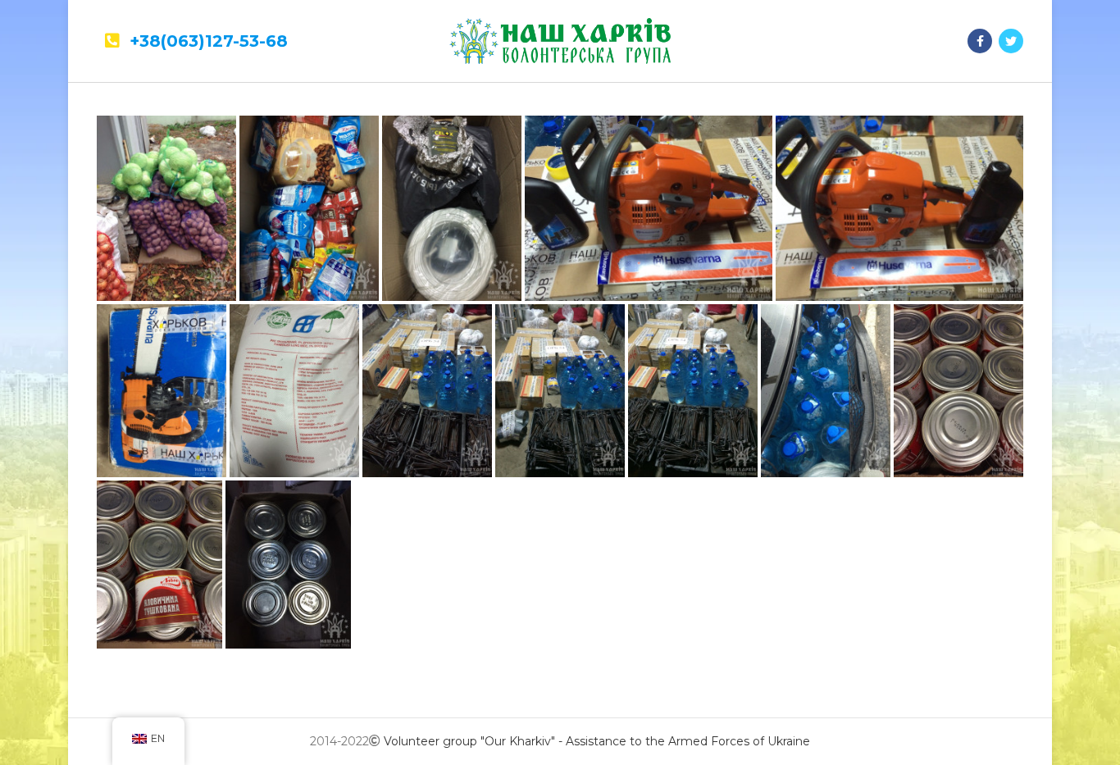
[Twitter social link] (1011, 41)
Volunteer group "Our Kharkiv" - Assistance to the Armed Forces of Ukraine (597, 741)
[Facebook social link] (979, 41)
